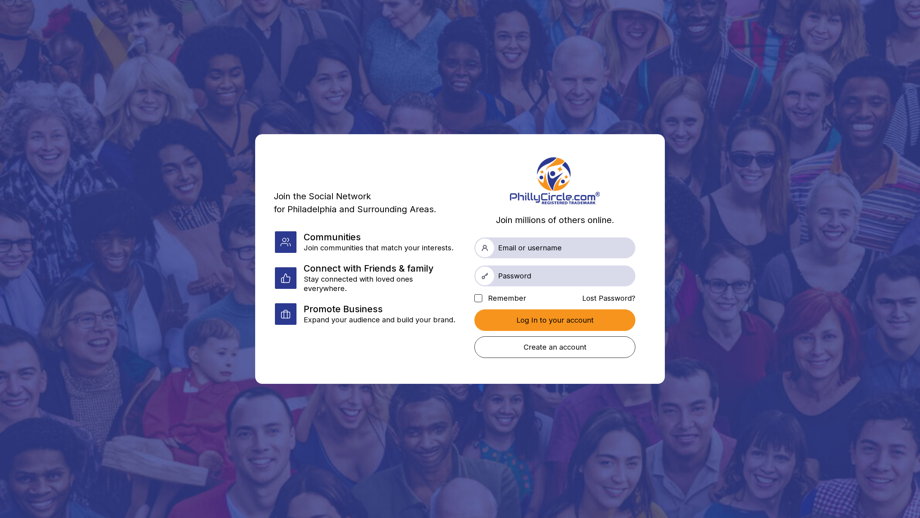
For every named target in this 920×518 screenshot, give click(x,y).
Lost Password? (608, 298)
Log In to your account (555, 320)
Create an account (555, 347)
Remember (506, 298)
